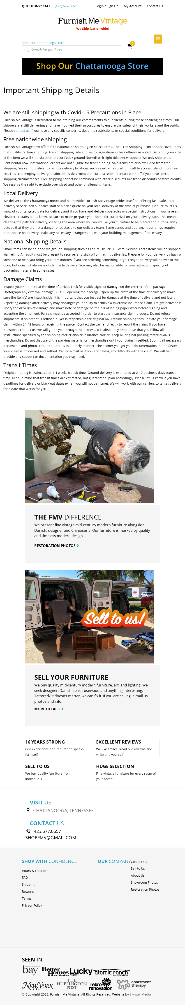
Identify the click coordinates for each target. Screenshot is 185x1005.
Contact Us (155, 6)
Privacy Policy (32, 905)
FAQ (25, 877)
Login (100, 6)
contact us (22, 130)
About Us (138, 875)
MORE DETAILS (47, 709)
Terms (26, 898)
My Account (132, 6)
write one (103, 754)
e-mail (137, 695)
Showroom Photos (144, 882)
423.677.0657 (47, 831)
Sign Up (112, 6)
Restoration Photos (145, 889)
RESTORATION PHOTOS (55, 545)
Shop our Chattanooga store (43, 43)
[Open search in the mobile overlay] (71, 49)
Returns (28, 891)
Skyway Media (140, 994)
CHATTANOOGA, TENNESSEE (63, 810)
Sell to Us (138, 868)
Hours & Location (35, 871)
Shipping (28, 884)
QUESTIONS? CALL (49, 6)
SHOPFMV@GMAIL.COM (50, 837)
